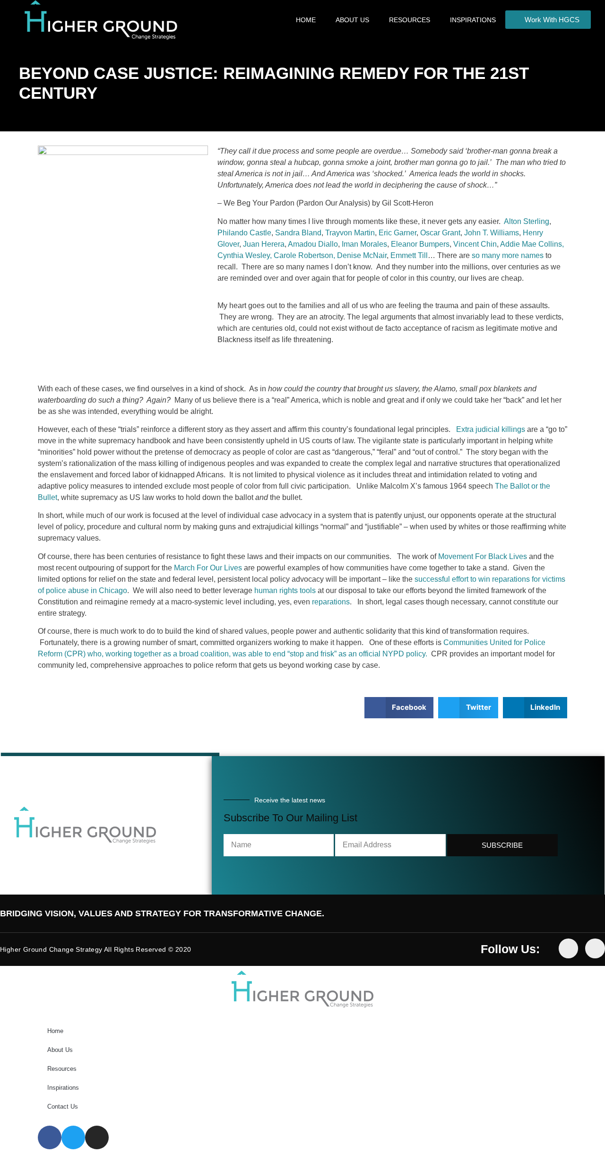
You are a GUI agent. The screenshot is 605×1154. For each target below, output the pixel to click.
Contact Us (62, 1106)
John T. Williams (491, 233)
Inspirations (473, 20)
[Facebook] (49, 1137)
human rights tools (285, 590)
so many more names (508, 255)
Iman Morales (364, 244)
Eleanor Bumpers (420, 244)
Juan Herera (264, 244)
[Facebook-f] (569, 948)
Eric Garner (397, 233)
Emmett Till (409, 255)
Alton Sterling (526, 221)
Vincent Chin (475, 244)
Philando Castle (244, 233)
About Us (352, 20)
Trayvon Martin (350, 233)
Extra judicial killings (490, 429)
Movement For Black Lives (482, 556)
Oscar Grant (440, 233)
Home (306, 20)
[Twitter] (595, 948)
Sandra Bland (298, 233)
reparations (331, 602)
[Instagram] (97, 1137)
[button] (399, 707)
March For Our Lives (208, 568)
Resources (409, 20)
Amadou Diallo (313, 244)
